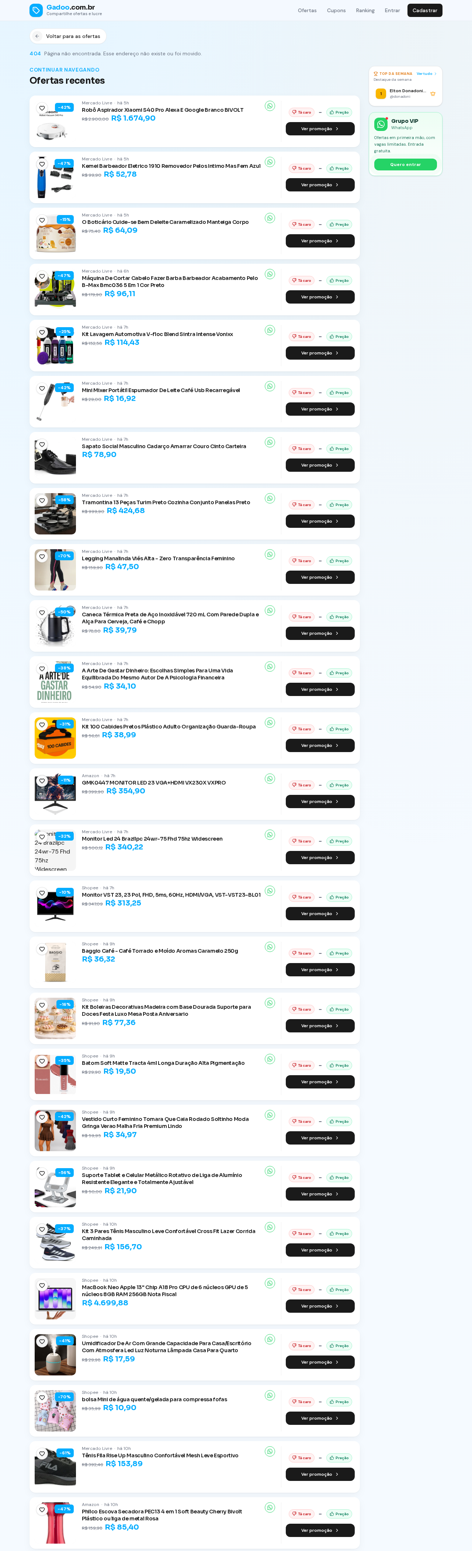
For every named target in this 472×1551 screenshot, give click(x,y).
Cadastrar (425, 10)
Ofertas (307, 10)
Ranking (365, 10)
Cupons (336, 10)
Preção (342, 112)
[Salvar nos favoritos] (42, 108)
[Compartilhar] (270, 106)
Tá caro (304, 112)
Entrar (392, 10)
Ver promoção (316, 129)
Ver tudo (425, 73)
